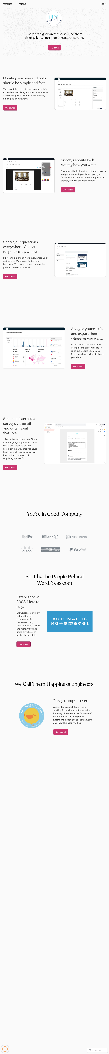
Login (103, 4)
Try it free (54, 48)
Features (7, 4)
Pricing (22, 4)
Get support (60, 732)
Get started (10, 108)
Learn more (23, 644)
